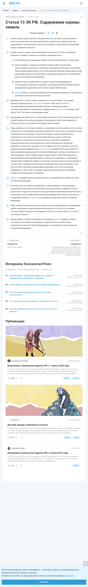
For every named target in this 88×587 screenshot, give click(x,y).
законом (36, 103)
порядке (33, 198)
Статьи (76, 437)
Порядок (14, 178)
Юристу (67, 378)
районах (57, 219)
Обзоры (76, 378)
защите (18, 93)
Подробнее (69, 576)
